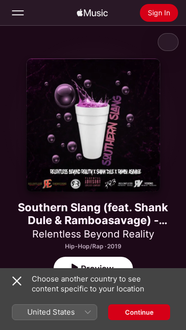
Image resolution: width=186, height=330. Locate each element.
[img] (92, 12)
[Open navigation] (18, 13)
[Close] (16, 281)
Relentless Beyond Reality (93, 234)
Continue (139, 312)
